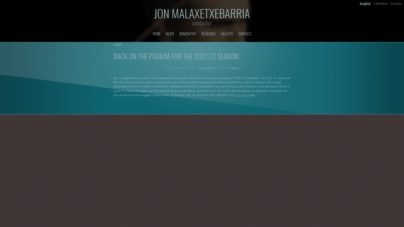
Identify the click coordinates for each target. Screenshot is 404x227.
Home (157, 33)
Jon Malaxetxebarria (202, 13)
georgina (207, 68)
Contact (245, 33)
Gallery (227, 33)
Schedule (208, 33)
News (170, 33)
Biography (187, 33)
